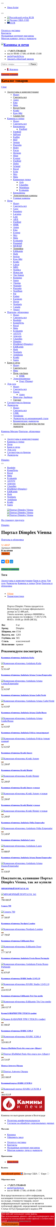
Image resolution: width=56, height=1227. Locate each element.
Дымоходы (12, 405)
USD (26, 20)
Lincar (16, 264)
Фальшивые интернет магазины (17, 36)
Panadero (17, 211)
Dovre (16, 301)
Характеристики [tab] (15, 596)
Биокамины (19, 126)
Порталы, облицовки (18, 312)
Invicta (16, 256)
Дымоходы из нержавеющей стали (30, 418)
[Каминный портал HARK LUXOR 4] (21, 1089)
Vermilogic (18, 416)
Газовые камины (21, 198)
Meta (15, 105)
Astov (16, 100)
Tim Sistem (18, 275)
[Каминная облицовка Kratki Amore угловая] (24, 793)
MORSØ (17, 246)
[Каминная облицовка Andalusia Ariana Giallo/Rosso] (28, 721)
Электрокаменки (21, 378)
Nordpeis (17, 304)
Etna (15, 102)
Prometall (17, 243)
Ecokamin (24, 190)
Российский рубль (10, 1173)
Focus (16, 150)
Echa (15, 171)
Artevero (17, 336)
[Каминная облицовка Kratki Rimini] (20, 776)
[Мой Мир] (11, 561)
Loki (15, 216)
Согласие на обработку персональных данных (30, 1123)
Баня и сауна (13, 447)
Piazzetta (17, 145)
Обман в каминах (10, 569)
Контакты (6, 33)
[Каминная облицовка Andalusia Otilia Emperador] (26, 828)
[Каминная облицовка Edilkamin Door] (21, 946)
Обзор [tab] (10, 593)
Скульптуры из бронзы (19, 402)
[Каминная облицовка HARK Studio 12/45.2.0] (25, 984)
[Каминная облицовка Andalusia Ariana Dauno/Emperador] (28, 866)
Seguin (16, 142)
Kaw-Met (17, 113)
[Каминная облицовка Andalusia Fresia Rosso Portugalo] (28, 967)
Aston (16, 227)
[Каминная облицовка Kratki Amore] (20, 758)
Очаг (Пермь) (26, 381)
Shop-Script (12, 7)
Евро (43, 1173)
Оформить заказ (15, 1137)
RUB (31, 17)
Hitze (15, 155)
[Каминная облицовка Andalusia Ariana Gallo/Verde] (27, 701)
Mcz (15, 174)
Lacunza (17, 214)
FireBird (23, 129)
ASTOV (17, 333)
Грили (16, 392)
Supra (16, 280)
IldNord (17, 134)
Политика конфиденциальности (23, 1120)
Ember (16, 296)
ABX (15, 219)
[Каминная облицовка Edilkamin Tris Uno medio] (26, 1001)
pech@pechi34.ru (15, 56)
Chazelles (23, 185)
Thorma (17, 283)
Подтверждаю (10, 1224)
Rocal (16, 169)
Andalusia (18, 354)
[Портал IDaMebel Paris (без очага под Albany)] (25, 1054)
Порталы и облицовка (12, 539)
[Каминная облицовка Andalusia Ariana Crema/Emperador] (28, 683)
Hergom (17, 153)
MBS (15, 267)
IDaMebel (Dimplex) (23, 344)
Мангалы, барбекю (22, 397)
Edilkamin (18, 251)
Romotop (17, 277)
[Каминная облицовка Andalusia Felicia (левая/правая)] (28, 741)
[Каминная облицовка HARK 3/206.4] (21, 1036)
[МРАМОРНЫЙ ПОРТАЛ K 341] (18, 894)
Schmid (16, 166)
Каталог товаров (9, 74)
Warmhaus (24, 187)
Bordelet (17, 320)
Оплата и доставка (10, 30)
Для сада (11, 384)
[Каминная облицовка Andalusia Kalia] (21, 663)
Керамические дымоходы (26, 421)
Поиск (33, 64)
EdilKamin (18, 346)
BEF (15, 139)
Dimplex (17, 341)
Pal (14, 293)
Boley (16, 147)
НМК (16, 224)
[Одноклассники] (7, 561)
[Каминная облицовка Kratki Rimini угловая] (24, 811)
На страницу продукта (12, 520)
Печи (10, 201)
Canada (16, 307)
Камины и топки (15, 118)
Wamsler (17, 285)
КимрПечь (18, 323)
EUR (12, 23)
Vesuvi (16, 309)
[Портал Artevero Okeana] (14, 1071)
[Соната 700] (8, 912)
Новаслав (18, 272)
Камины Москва (9, 431)
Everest (16, 158)
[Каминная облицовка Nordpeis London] (22, 929)
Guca (15, 208)
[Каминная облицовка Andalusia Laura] (21, 846)
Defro (16, 163)
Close (4, 87)
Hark (15, 254)
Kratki (16, 110)
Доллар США (30, 1173)
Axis (21, 182)
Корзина (11, 1134)
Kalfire (16, 137)
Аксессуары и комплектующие (23, 439)
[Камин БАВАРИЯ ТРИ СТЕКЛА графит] (23, 1019)
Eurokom (17, 299)
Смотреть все (20, 124)
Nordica (17, 270)
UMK (16, 413)
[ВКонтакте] (3, 561)
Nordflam (17, 291)
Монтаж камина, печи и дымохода (18, 38)
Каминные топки (22, 179)
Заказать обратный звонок (20, 59)
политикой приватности (19, 1221)
